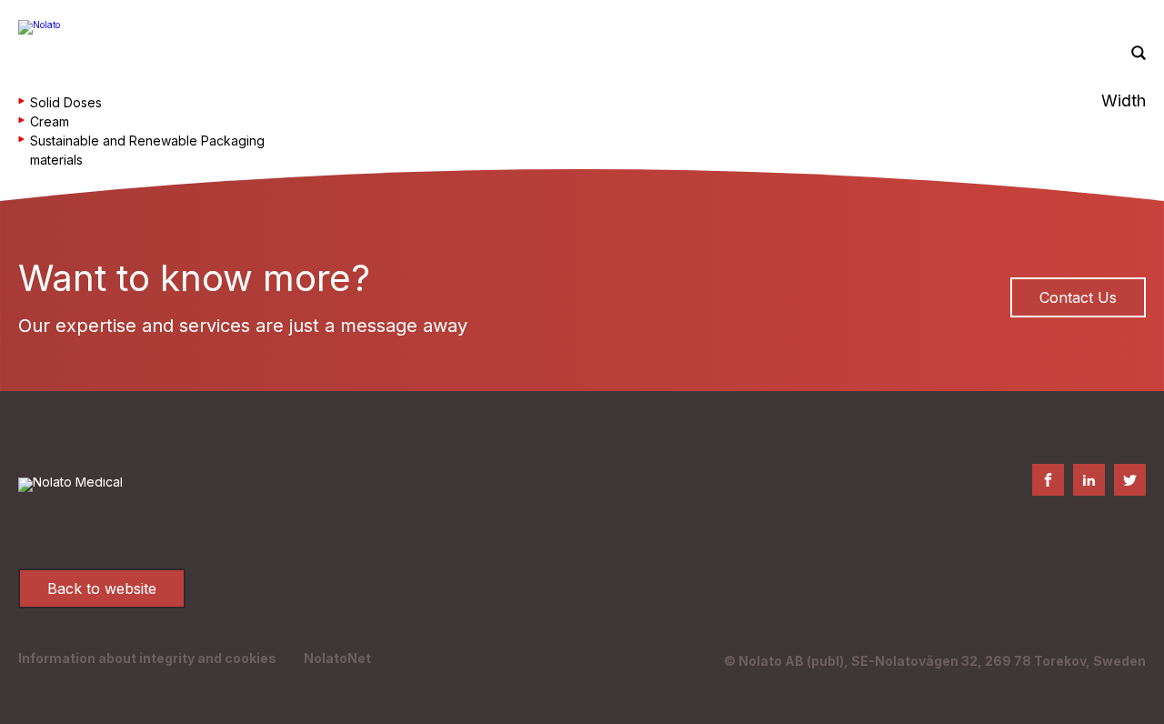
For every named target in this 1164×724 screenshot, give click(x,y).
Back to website (101, 588)
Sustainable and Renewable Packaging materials (147, 150)
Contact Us (1078, 297)
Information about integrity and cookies (147, 658)
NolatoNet (337, 658)
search (1138, 53)
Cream (49, 121)
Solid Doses (66, 102)
